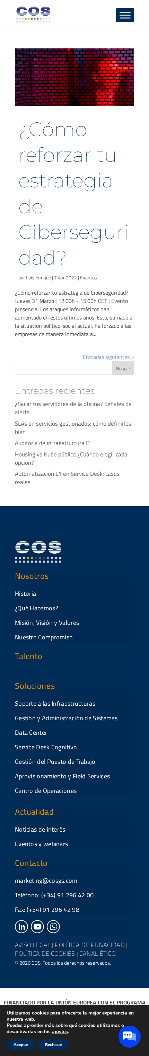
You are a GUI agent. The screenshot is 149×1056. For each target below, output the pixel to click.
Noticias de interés (40, 829)
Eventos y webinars (41, 844)
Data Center (31, 732)
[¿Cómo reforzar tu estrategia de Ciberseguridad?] (74, 77)
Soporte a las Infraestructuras (55, 703)
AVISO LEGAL (33, 945)
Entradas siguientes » (108, 357)
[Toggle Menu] (125, 15)
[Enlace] (21, 931)
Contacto (31, 862)
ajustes (60, 1032)
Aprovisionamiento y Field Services (62, 776)
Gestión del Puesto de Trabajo (55, 761)
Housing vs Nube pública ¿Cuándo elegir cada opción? (71, 458)
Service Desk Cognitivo (46, 747)
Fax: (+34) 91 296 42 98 (47, 909)
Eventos (88, 277)
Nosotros (32, 575)
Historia (25, 593)
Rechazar (53, 1044)
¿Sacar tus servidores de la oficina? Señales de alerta (73, 408)
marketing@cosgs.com (46, 880)
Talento (28, 656)
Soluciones (35, 685)
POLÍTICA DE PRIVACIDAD (90, 945)
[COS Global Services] (33, 14)
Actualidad (34, 811)
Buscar (123, 368)
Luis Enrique (38, 277)
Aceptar (21, 1044)
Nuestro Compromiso (44, 637)
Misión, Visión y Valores (47, 622)
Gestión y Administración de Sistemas (66, 718)
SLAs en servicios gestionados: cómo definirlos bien (73, 427)
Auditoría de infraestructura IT (52, 442)
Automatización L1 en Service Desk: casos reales (67, 478)
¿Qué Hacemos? (36, 608)
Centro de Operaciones (46, 790)
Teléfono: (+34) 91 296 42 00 (54, 895)
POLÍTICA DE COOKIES (45, 953)
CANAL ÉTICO (97, 953)
